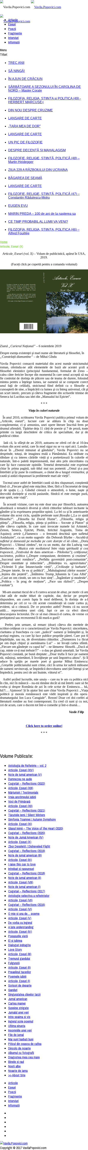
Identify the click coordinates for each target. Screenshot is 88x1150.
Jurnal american (17, 999)
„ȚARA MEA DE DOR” (24, 126)
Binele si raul (16, 1061)
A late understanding (21, 927)
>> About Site (16, 1075)
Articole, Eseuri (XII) (20, 806)
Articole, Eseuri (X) (19, 842)
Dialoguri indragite (19, 945)
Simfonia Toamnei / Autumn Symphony (32, 819)
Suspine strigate (18, 1008)
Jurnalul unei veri (18, 1012)
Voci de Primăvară (19, 801)
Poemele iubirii (17, 976)
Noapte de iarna (18, 1070)
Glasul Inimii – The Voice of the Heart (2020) (35, 828)
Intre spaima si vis (19, 1017)
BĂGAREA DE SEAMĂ (25, 178)
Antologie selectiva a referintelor (28, 895)
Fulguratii (14, 963)
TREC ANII (16, 62)
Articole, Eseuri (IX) (20, 860)
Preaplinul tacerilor (19, 972)
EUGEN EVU (18, 205)
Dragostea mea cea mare (24, 1057)
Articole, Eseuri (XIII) (20, 788)
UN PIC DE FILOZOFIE (25, 142)
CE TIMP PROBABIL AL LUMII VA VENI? (38, 221)
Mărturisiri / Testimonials (23, 792)
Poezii (12, 29)
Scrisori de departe (20, 985)
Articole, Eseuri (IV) (20, 931)
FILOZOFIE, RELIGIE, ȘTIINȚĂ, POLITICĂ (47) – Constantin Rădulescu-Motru (44, 195)
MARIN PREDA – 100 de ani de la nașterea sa (42, 213)
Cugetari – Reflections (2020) (26, 833)
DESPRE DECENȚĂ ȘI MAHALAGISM (37, 150)
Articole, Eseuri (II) (19, 967)
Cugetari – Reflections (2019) (26, 851)
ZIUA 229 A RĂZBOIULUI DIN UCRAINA (38, 170)
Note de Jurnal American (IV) (25, 837)
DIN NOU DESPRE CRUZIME (30, 110)
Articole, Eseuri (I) (19, 981)
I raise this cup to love (22, 864)
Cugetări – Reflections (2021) (26, 810)
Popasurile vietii (18, 936)
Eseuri (12, 24)
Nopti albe (14, 1066)
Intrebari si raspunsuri (21, 868)
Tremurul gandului (19, 958)
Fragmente (15, 33)
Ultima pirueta (16, 1026)
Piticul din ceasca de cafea (24, 1043)
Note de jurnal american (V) (25, 774)
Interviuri (13, 37)
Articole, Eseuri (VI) (20, 909)
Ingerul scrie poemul (20, 1021)
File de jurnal (16, 1035)
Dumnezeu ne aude (20, 779)
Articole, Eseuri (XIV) (21, 770)
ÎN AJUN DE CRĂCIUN (25, 79)
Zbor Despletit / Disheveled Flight (29, 846)
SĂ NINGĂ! (16, 71)
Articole (13, 20)
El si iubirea (15, 940)
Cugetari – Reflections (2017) (26, 891)
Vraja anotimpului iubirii (22, 797)
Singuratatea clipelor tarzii (24, 994)
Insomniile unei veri (20, 1030)
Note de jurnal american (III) (25, 855)
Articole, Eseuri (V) (19, 918)
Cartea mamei (17, 1003)
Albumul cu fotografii (21, 1052)
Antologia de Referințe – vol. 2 (27, 765)
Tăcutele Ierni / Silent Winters (26, 815)
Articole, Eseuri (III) (19, 954)
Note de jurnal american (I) (24, 886)
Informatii (14, 42)
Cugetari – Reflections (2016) (26, 904)
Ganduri (12, 990)
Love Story (15, 949)
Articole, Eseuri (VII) (20, 900)
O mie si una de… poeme (23, 913)
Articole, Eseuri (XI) (20, 824)
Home (3, 242)
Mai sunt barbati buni (20, 1039)
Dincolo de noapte (19, 1048)
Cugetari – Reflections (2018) (26, 873)
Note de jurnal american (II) (24, 877)
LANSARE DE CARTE (25, 118)
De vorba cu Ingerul (20, 922)
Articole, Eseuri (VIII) (20, 882)
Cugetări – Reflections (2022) (26, 783)
